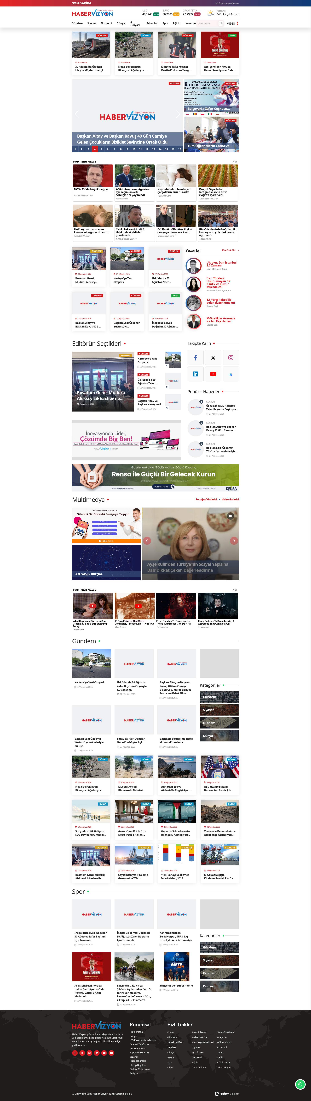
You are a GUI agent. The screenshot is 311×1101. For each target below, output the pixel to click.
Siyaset (91, 23)
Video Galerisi (230, 499)
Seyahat (171, 1047)
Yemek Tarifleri (175, 1042)
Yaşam (220, 1052)
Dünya (121, 23)
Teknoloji (152, 23)
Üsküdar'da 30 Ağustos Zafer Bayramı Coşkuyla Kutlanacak (172, 3)
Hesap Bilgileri (138, 1065)
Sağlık (220, 1057)
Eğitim (177, 23)
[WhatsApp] (300, 1084)
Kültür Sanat (223, 1062)
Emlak (170, 1032)
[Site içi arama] (221, 23)
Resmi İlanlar (199, 1032)
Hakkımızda (136, 1031)
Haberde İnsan (200, 1037)
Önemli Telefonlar (139, 1044)
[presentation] (77, 114)
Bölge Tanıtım (224, 1042)
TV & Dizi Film (199, 1067)
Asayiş (170, 1057)
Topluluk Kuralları (139, 1052)
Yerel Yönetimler (226, 1032)
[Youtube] (213, 374)
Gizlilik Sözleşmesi (140, 1069)
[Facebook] (196, 357)
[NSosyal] (231, 374)
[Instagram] (231, 357)
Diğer (170, 1067)
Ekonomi (106, 23)
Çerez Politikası (138, 1048)
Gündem (77, 23)
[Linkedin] (196, 374)
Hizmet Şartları (138, 1060)
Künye (133, 1036)
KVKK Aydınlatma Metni (143, 1040)
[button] (75, 149)
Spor (165, 23)
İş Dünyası (135, 23)
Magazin (222, 1037)
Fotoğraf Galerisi (206, 499)
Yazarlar (191, 23)
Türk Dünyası (224, 1067)
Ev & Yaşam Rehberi (203, 1042)
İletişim (134, 1073)
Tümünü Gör (228, 250)
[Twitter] (213, 357)
